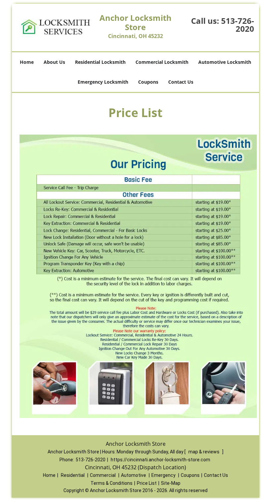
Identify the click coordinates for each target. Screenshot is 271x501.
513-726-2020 (237, 24)
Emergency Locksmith (103, 82)
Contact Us (180, 82)
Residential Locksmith (100, 62)
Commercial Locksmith (162, 62)
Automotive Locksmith (224, 62)
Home (27, 62)
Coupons (148, 82)
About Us (54, 62)
